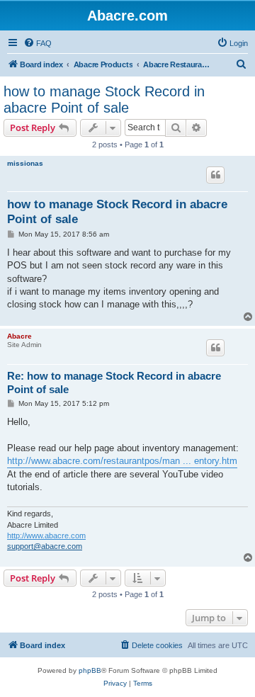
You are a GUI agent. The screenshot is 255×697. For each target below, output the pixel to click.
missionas (25, 163)
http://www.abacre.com (46, 535)
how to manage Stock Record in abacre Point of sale (104, 99)
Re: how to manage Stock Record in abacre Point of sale (114, 382)
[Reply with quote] (215, 174)
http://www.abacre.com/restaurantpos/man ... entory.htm (122, 460)
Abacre (19, 336)
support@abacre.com (44, 546)
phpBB (90, 670)
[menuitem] (37, 43)
